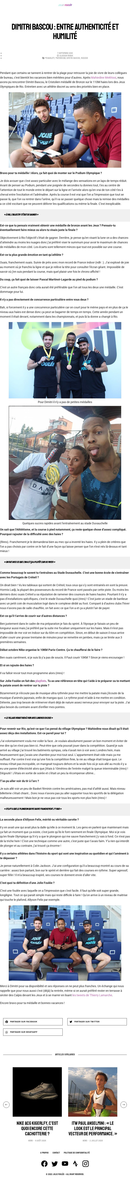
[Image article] (37, 1092)
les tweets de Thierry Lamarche (92, 995)
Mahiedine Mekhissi (103, 77)
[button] (33, 1021)
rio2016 (84, 58)
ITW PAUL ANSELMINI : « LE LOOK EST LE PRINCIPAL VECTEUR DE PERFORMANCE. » (92, 1128)
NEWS (30, 1141)
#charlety (50, 58)
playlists (40, 681)
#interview (60, 58)
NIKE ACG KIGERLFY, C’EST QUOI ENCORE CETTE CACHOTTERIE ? (37, 1128)
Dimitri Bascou (73, 58)
